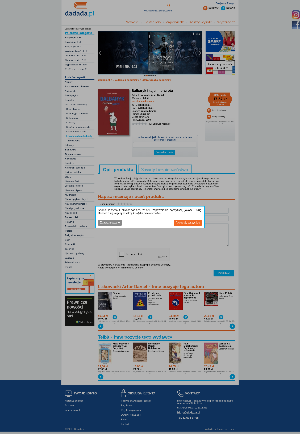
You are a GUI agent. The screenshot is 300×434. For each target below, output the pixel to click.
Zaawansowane (110, 222)
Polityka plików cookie (147, 213)
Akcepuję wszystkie (188, 222)
